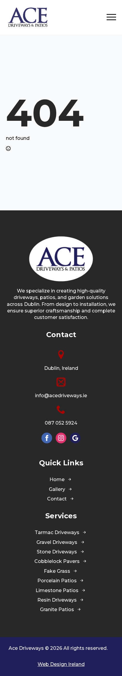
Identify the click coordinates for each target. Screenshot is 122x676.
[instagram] (61, 438)
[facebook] (46, 438)
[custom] (75, 438)
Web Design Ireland (61, 664)
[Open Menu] (111, 17)
